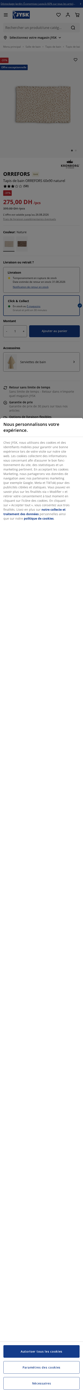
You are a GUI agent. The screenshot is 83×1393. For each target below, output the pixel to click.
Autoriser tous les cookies (41, 1351)
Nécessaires (41, 1383)
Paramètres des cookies (41, 1367)
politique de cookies (39, 518)
